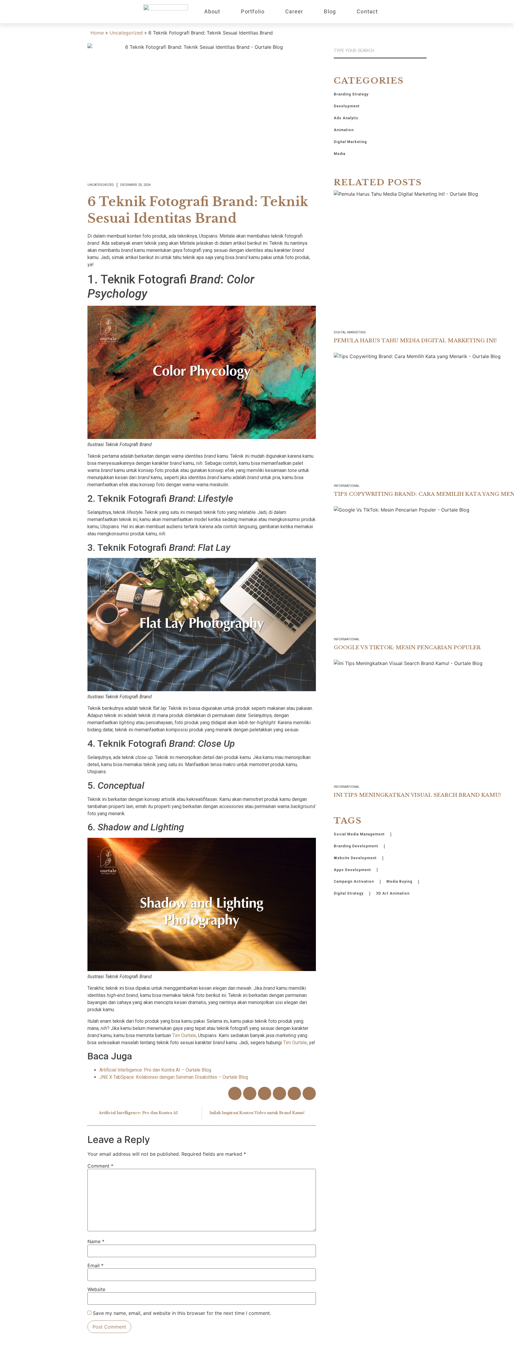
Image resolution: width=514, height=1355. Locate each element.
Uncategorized (126, 33)
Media (339, 154)
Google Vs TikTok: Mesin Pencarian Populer (407, 647)
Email (95, 1265)
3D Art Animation (393, 893)
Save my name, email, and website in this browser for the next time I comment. (182, 1313)
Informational (347, 486)
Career (294, 11)
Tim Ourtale (184, 1035)
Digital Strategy (348, 893)
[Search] (424, 50)
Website (96, 1289)
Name (95, 1241)
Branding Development (356, 846)
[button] (235, 1093)
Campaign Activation (354, 881)
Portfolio (252, 11)
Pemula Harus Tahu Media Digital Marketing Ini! (415, 341)
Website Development (355, 858)
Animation (344, 130)
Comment (100, 1165)
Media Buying (399, 881)
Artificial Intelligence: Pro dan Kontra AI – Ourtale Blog (155, 1070)
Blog (330, 11)
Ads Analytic (346, 118)
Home (97, 33)
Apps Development (352, 870)
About (212, 11)
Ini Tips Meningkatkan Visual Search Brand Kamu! (417, 795)
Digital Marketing (350, 142)
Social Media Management (359, 834)
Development (347, 106)
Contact (367, 11)
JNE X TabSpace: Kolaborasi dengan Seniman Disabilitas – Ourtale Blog (173, 1077)
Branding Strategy (351, 94)
